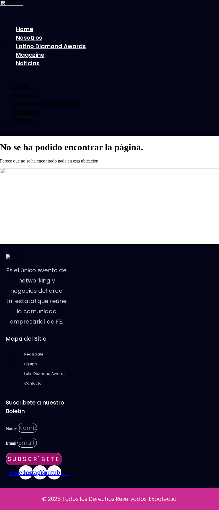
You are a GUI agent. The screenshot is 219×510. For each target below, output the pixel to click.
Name (12, 428)
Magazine (30, 55)
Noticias (28, 63)
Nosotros (29, 38)
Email (11, 443)
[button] (84, 74)
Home (24, 29)
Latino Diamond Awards (51, 46)
